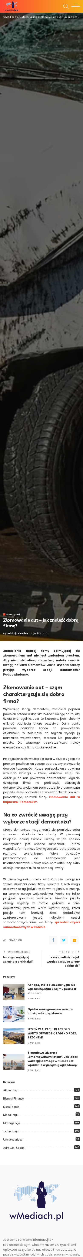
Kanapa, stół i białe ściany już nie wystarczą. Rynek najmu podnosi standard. (52, 989)
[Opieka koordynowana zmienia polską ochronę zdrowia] (13, 1014)
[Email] (74, 940)
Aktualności (11, 1090)
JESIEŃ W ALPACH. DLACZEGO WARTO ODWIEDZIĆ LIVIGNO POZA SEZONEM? (52, 1033)
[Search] (65, 6)
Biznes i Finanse (13, 1098)
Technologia (11, 1131)
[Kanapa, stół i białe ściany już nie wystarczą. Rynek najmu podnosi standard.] (13, 992)
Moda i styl (10, 1115)
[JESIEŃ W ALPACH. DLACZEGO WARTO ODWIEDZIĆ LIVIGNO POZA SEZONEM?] (13, 1036)
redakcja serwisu (17, 633)
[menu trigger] (74, 6)
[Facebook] (53, 940)
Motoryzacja (13, 614)
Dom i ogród (11, 1107)
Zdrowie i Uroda (13, 1148)
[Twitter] (64, 940)
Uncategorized (13, 1139)
